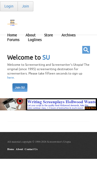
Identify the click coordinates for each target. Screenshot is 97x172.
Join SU (20, 87)
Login (8, 6)
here (10, 78)
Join (25, 6)
